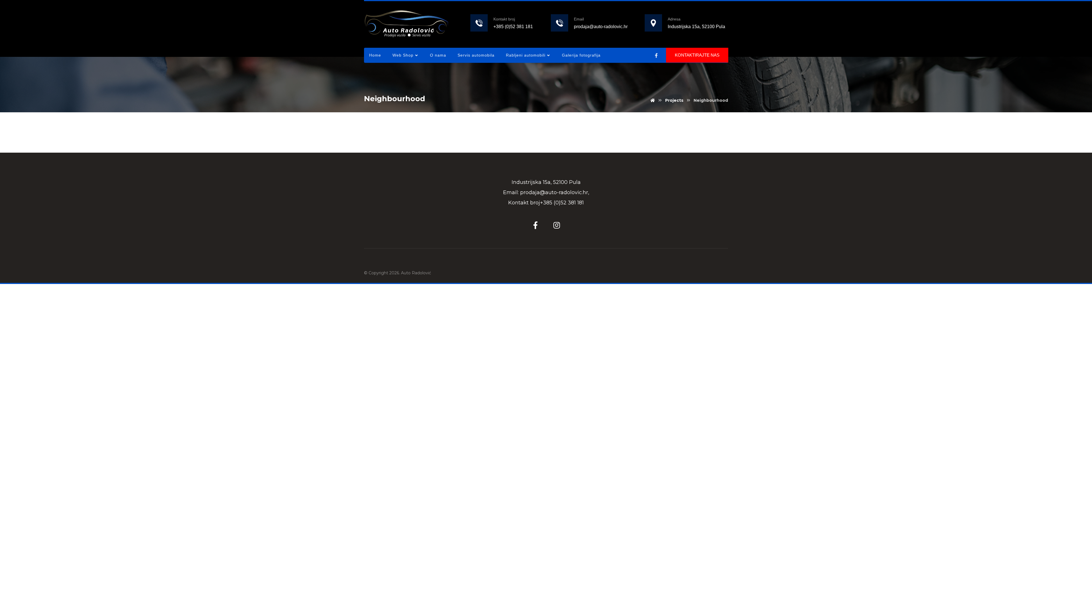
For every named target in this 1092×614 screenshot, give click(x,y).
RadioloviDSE (402, 123)
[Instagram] (556, 225)
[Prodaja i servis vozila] (406, 23)
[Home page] (652, 100)
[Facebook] (656, 55)
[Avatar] (378, 126)
